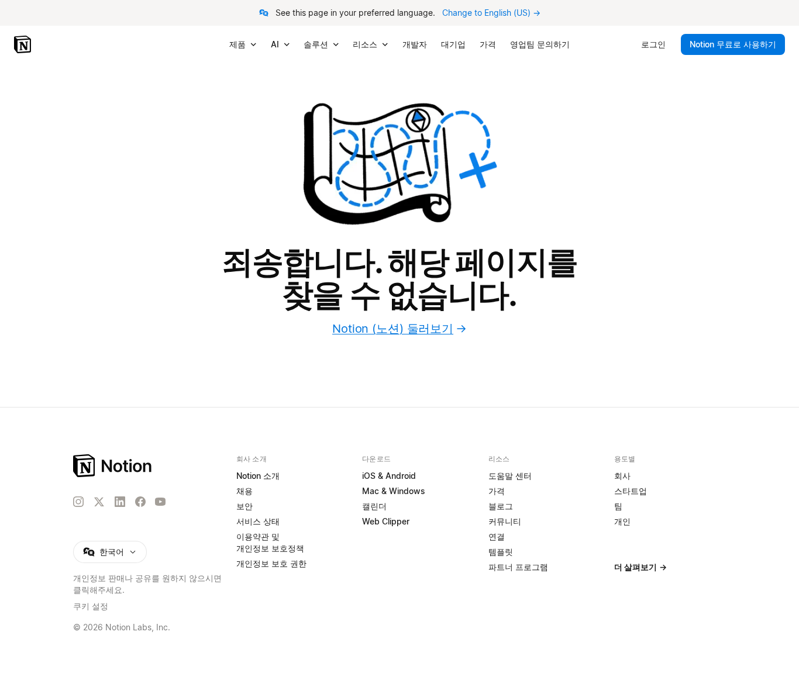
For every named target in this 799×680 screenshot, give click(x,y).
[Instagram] (78, 501)
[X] (99, 502)
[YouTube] (160, 501)
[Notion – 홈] (23, 44)
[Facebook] (140, 501)
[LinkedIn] (120, 502)
